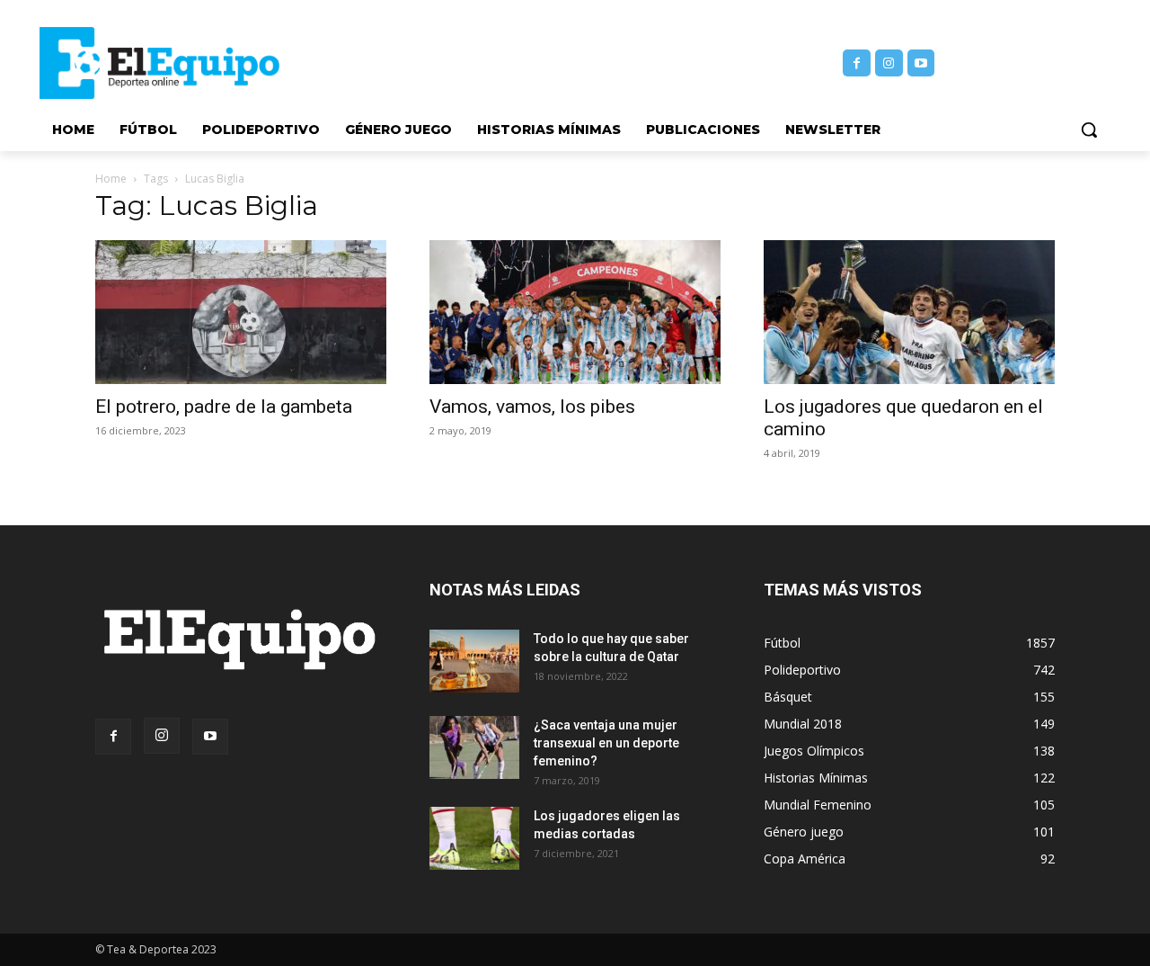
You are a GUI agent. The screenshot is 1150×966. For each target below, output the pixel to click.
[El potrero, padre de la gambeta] (240, 312)
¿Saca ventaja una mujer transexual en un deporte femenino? (606, 743)
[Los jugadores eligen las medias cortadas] (474, 838)
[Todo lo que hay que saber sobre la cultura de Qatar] (474, 661)
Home (111, 178)
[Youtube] (921, 63)
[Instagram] (889, 63)
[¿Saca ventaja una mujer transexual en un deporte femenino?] (474, 747)
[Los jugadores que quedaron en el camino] (909, 312)
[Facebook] (857, 63)
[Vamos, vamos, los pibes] (575, 312)
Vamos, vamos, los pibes (532, 406)
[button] (1088, 129)
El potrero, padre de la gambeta (223, 406)
